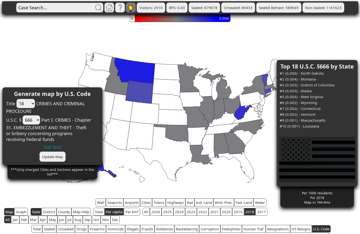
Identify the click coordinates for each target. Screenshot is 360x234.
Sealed (49, 228)
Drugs (81, 228)
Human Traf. (253, 228)
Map (9, 211)
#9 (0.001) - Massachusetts (302, 120)
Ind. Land (204, 202)
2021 (214, 211)
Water (260, 202)
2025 (167, 211)
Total (99, 211)
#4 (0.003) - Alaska (296, 90)
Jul (69, 219)
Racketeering (187, 228)
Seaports (114, 202)
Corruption (210, 228)
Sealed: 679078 (204, 7)
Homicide (116, 228)
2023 (191, 211)
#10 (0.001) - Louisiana (299, 126)
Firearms (97, 228)
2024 (179, 211)
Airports (132, 202)
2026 (155, 211)
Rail (190, 202)
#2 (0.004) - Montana (298, 79)
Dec (115, 219)
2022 (202, 211)
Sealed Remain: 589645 (279, 7)
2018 (249, 211)
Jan (15, 219)
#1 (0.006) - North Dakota (302, 73)
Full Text (52, 147)
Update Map (52, 156)
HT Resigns (301, 228)
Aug (77, 219)
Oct (96, 219)
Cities (146, 202)
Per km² (132, 211)
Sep (87, 219)
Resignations (278, 228)
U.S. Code (321, 228)
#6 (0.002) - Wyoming (298, 102)
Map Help (81, 211)
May (52, 219)
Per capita (114, 211)
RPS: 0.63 (177, 7)
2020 (226, 211)
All (146, 211)
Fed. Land (244, 202)
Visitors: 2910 (151, 7)
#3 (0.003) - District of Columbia (307, 84)
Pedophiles (231, 228)
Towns (159, 202)
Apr (43, 219)
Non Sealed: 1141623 (323, 7)
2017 (261, 211)
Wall (100, 202)
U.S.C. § (13, 120)
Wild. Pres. (224, 202)
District (49, 211)
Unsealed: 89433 (238, 7)
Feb (24, 219)
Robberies (164, 228)
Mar (33, 219)
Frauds (147, 228)
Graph (21, 211)
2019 (238, 211)
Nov (105, 219)
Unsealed (65, 228)
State (36, 211)
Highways (175, 202)
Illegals (133, 228)
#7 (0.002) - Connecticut (300, 108)
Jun (61, 219)
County (64, 211)
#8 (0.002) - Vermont (297, 114)
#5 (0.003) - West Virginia (301, 96)
